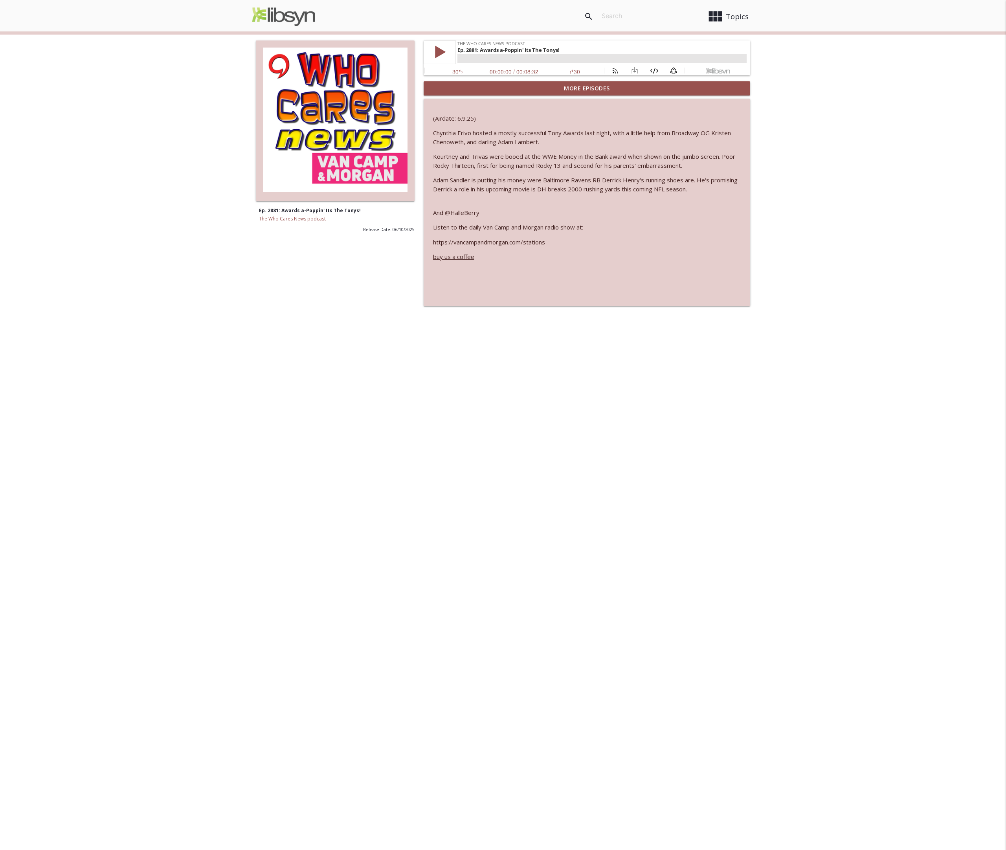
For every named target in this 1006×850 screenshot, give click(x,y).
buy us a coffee (453, 257)
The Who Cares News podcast (292, 218)
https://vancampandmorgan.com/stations (489, 242)
